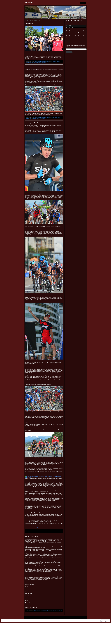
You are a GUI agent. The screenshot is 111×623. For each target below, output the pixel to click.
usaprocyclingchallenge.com (40, 527)
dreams (57, 610)
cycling (27, 118)
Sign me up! (69, 52)
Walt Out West (29, 2)
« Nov (67, 39)
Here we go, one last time (33, 67)
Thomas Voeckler (35, 611)
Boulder (27, 62)
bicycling (52, 61)
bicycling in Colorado (57, 61)
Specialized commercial (29, 611)
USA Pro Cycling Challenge (36, 62)
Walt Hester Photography (74, 20)
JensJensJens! (29, 23)
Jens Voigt (29, 62)
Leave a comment (43, 62)
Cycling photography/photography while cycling (42, 61)
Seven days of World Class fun (34, 123)
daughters (54, 610)
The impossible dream (32, 536)
